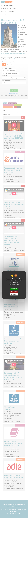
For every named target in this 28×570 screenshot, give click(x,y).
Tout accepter (14, 288)
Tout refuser (14, 291)
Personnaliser (14, 294)
